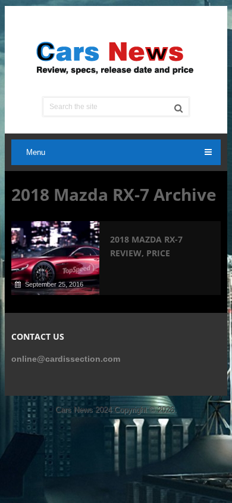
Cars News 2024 (83, 409)
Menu (35, 152)
